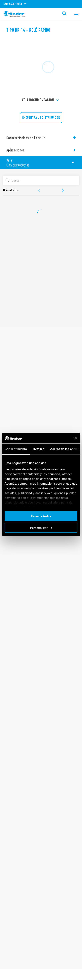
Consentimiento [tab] (16, 449)
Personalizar (39, 527)
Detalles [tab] (38, 449)
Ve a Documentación (38, 100)
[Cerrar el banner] (76, 438)
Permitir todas (41, 516)
